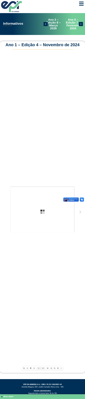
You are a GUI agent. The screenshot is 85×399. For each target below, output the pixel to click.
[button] (46, 24)
